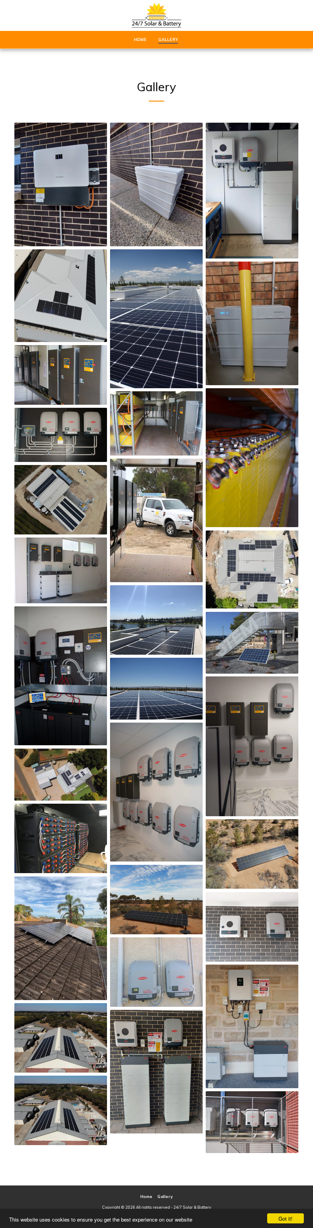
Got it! (285, 1218)
